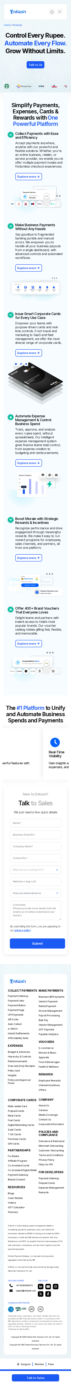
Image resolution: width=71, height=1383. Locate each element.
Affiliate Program (17, 1160)
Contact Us (45, 1119)
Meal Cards (14, 1115)
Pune (51, 1364)
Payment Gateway (13, 996)
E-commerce (46, 1048)
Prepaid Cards (16, 1110)
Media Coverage (48, 1114)
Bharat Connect (16, 1179)
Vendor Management (50, 1024)
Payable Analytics (49, 1034)
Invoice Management (50, 1010)
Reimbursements (17, 1061)
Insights (12, 1075)
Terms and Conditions (50, 1155)
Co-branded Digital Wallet (19, 1170)
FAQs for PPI (46, 1164)
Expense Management (50, 1187)
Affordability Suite (13, 1038)
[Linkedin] (40, 1286)
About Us (44, 1105)
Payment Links (13, 1000)
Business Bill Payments (50, 996)
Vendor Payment (48, 1001)
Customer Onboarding (50, 1150)
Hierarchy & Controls (19, 1056)
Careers (43, 1110)
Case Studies (15, 1198)
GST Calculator (16, 1207)
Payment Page (13, 1010)
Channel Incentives (49, 1085)
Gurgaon (25, 1364)
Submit (37, 943)
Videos (12, 1202)
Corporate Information (50, 1124)
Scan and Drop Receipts (19, 1065)
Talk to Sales (36, 1377)
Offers (42, 1089)
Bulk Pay (43, 1020)
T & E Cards (14, 1134)
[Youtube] (48, 1286)
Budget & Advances (19, 1051)
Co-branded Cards (18, 1165)
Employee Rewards (50, 1080)
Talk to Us (35, 64)
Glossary (13, 1212)
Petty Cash (14, 1070)
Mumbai (39, 1364)
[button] (35, 893)
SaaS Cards (14, 1129)
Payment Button (13, 1005)
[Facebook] (48, 1294)
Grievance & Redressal (50, 1141)
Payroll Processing (49, 1015)
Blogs (11, 1193)
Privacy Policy (46, 1159)
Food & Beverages (49, 1062)
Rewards (44, 1192)
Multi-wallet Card (17, 1106)
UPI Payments (13, 1014)
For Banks (13, 1156)
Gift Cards (13, 1143)
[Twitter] (40, 1294)
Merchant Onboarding (50, 1145)
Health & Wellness (49, 1066)
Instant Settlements (13, 1033)
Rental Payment (47, 1006)
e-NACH (13, 1028)
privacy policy (22, 930)
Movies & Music (47, 1052)
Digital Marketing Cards (19, 1125)
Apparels (44, 1057)
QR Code (13, 1019)
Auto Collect (13, 1024)
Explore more (26, 176)
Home (7, 25)
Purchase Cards (17, 1139)
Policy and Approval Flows (19, 1082)
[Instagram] (55, 1286)
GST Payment (46, 1029)
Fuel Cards (14, 1120)
